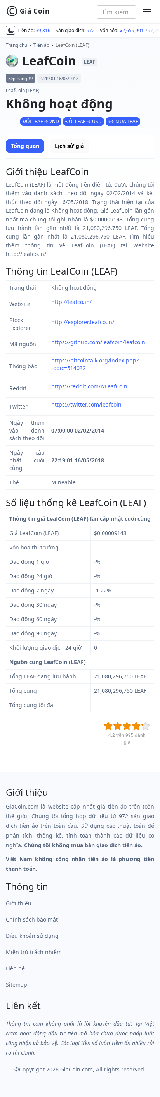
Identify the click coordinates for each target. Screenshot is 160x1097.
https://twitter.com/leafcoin (86, 404)
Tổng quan (25, 145)
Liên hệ (15, 968)
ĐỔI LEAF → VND (41, 121)
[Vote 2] (117, 726)
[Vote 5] (145, 726)
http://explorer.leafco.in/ (82, 322)
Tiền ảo (41, 45)
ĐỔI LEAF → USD (83, 121)
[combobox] (117, 12)
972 (91, 30)
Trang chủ (16, 45)
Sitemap (16, 984)
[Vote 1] (108, 726)
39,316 (43, 30)
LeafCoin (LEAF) (72, 45)
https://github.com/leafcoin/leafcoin (98, 342)
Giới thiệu (18, 903)
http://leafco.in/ (71, 302)
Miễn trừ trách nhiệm (34, 952)
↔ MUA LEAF (123, 121)
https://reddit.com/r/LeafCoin (89, 386)
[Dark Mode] (10, 30)
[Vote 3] (127, 726)
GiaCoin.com (76, 1069)
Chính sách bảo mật (32, 919)
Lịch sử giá (69, 145)
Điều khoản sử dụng (32, 935)
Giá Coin (28, 11)
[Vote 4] (136, 726)
